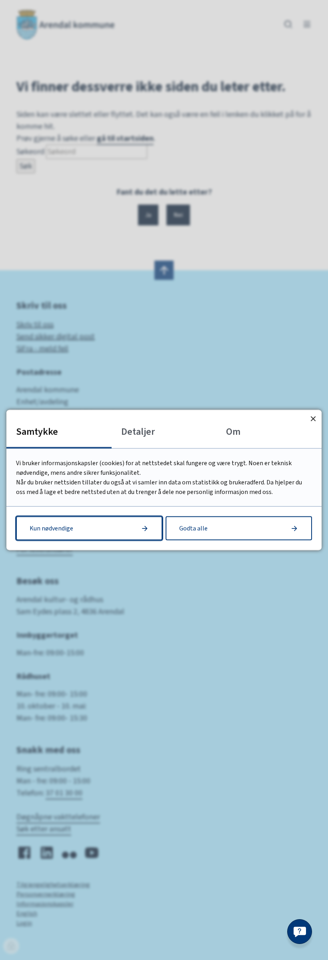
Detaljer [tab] (138, 432)
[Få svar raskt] (299, 931)
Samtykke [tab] (37, 432)
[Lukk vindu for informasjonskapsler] (313, 418)
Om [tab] (233, 432)
